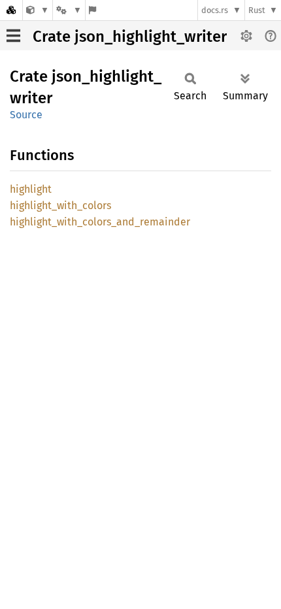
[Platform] (68, 10)
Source (26, 114)
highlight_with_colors (60, 205)
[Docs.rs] (11, 10)
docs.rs (214, 10)
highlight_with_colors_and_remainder (100, 222)
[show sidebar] (13, 35)
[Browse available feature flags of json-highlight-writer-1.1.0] (92, 10)
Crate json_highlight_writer (130, 36)
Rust (256, 10)
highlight (31, 189)
